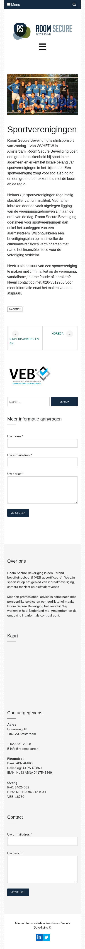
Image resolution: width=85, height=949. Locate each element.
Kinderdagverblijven (24, 338)
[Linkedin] (39, 937)
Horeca (61, 333)
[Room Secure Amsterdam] (42, 31)
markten (14, 309)
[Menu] (42, 47)
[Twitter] (46, 937)
